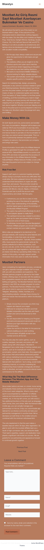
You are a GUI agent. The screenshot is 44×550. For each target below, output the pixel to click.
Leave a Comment (9, 26)
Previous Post (22, 447)
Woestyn (7, 4)
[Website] (22, 515)
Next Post (22, 451)
